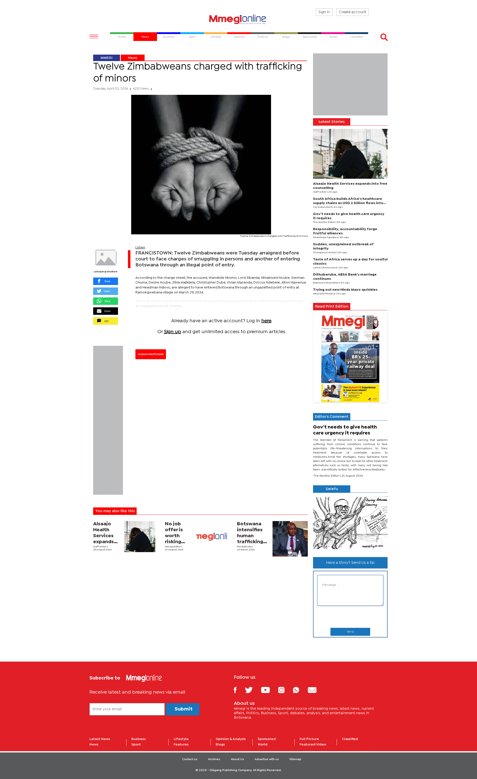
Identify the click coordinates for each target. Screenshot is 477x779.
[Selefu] (350, 522)
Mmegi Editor (173, 547)
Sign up (172, 332)
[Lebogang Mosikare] (105, 257)
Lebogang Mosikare (106, 272)
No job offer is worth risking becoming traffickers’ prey (178, 542)
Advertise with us (267, 759)
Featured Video (313, 744)
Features (181, 744)
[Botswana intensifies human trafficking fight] (290, 539)
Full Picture (309, 739)
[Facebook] (239, 689)
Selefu (332, 489)
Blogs (220, 744)
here (266, 321)
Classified (350, 739)
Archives (214, 759)
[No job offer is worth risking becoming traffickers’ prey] (211, 536)
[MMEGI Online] (238, 19)
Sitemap (295, 759)
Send (350, 632)
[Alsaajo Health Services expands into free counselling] (139, 536)
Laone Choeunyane (325, 268)
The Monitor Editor (324, 222)
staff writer (100, 547)
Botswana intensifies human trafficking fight (250, 536)
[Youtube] (269, 689)
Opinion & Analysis (231, 739)
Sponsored (267, 739)
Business (138, 739)
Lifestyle (181, 739)
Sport (136, 744)
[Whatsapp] (300, 689)
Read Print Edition (331, 306)
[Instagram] (285, 689)
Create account (352, 12)
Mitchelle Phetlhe (324, 294)
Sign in (324, 12)
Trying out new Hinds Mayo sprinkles (345, 289)
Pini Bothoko (244, 547)
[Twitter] (252, 689)
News (132, 57)
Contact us (189, 759)
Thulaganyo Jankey (325, 252)
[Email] (316, 689)
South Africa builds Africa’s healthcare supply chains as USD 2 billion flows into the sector (348, 203)
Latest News (99, 739)
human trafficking (150, 354)
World (263, 744)
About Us (237, 759)
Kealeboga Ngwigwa (326, 237)
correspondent (322, 207)
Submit (184, 709)
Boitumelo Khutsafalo (326, 283)
